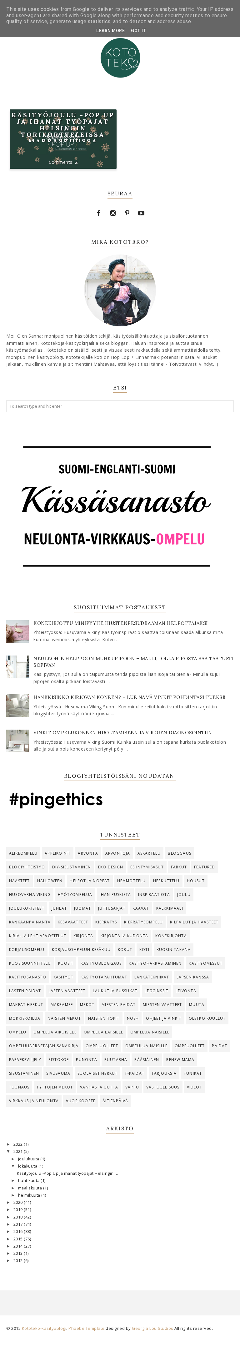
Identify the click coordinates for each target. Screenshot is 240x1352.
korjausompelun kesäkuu (81, 949)
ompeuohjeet (190, 1045)
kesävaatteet (73, 922)
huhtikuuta (29, 1180)
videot (194, 1087)
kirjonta (83, 935)
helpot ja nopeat (90, 880)
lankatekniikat (151, 977)
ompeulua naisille (146, 1045)
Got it (138, 30)
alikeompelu (23, 853)
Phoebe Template (86, 1328)
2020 (18, 1202)
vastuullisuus (163, 1087)
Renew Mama (180, 1059)
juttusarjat (111, 908)
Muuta (196, 1004)
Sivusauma (58, 1073)
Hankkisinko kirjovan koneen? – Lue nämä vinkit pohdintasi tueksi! (129, 697)
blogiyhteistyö (27, 867)
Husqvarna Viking (30, 894)
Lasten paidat (25, 990)
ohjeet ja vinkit (163, 1018)
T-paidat (134, 1073)
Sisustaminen (24, 1073)
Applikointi (58, 853)
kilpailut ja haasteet (194, 922)
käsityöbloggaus (101, 963)
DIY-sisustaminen (71, 867)
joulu (184, 894)
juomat (82, 908)
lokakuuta (28, 1166)
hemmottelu (131, 880)
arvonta (88, 853)
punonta (86, 1059)
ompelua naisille (149, 1032)
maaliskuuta (30, 1188)
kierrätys (106, 922)
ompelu (17, 1032)
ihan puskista (115, 894)
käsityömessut (205, 963)
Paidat (219, 1045)
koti (144, 949)
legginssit (156, 990)
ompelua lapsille (103, 1032)
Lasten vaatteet (67, 990)
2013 (18, 1253)
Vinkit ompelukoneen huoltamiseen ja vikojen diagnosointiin (122, 733)
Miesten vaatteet (162, 1004)
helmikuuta (30, 1195)
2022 (18, 1144)
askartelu (149, 853)
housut (196, 880)
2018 (18, 1217)
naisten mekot (64, 1018)
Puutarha (116, 1059)
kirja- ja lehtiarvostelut (37, 935)
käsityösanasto (27, 977)
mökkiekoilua (24, 1018)
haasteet (19, 880)
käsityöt (63, 977)
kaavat (140, 908)
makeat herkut (26, 1004)
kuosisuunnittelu (30, 963)
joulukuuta (29, 1159)
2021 (18, 1151)
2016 (18, 1231)
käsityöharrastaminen (155, 963)
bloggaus (179, 853)
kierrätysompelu (143, 922)
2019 (18, 1209)
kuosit (65, 963)
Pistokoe (58, 1059)
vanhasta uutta (99, 1087)
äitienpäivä (115, 1100)
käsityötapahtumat (104, 977)
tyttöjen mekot (55, 1087)
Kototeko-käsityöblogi (44, 1328)
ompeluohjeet (102, 1045)
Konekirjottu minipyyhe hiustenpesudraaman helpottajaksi (120, 623)
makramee (62, 1004)
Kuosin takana (174, 949)
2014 (18, 1246)
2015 (18, 1239)
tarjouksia (164, 1073)
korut (125, 949)
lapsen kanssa (193, 977)
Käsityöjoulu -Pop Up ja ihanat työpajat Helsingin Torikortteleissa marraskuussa (63, 128)
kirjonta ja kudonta (124, 935)
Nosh (133, 1018)
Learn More (110, 30)
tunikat (193, 1073)
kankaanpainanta (30, 922)
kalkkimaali (169, 908)
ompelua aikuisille (55, 1032)
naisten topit (104, 1018)
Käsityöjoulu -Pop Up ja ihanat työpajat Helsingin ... (67, 1173)
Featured (204, 867)
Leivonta (186, 990)
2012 (18, 1260)
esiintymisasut (147, 867)
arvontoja (117, 853)
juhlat (59, 908)
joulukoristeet (26, 908)
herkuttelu (166, 880)
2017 (18, 1224)
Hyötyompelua (75, 894)
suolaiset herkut (98, 1073)
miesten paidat (119, 1004)
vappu (132, 1087)
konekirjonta (171, 935)
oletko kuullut (207, 1018)
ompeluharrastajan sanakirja (43, 1045)
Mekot (87, 1004)
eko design (110, 867)
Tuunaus (19, 1087)
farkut (179, 867)
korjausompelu (27, 949)
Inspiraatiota (154, 894)
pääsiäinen (146, 1059)
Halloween (50, 880)
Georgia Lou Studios (152, 1328)
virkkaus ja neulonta (34, 1100)
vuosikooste (80, 1100)
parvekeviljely (25, 1059)
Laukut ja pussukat (115, 990)
